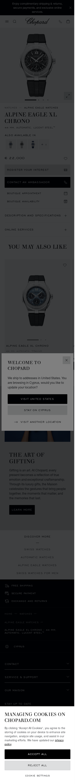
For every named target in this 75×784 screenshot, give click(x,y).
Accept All (37, 754)
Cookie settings (37, 775)
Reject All (37, 765)
